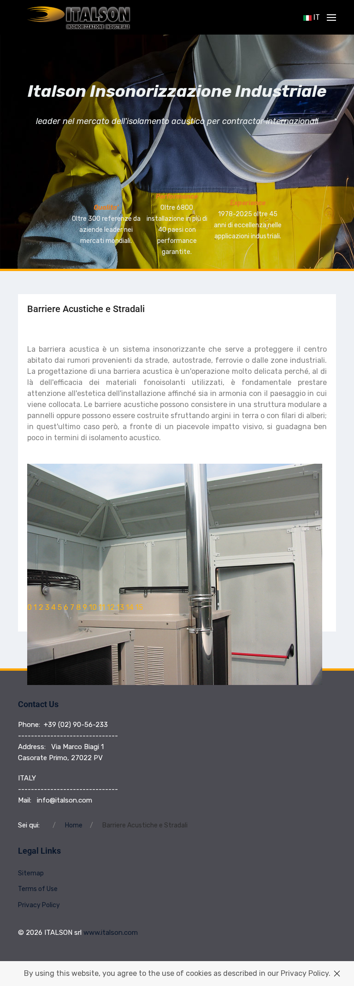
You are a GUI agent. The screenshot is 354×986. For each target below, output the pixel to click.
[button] (331, 17)
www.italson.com (110, 932)
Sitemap (31, 873)
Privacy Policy (39, 905)
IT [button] (316, 17)
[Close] (337, 973)
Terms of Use (38, 889)
